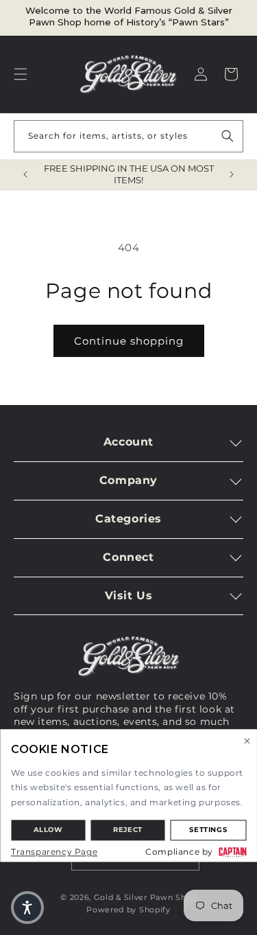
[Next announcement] (232, 174)
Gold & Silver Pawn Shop (145, 897)
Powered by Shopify (128, 909)
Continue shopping (129, 340)
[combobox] (128, 136)
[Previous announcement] (25, 174)
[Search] (227, 136)
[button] (20, 74)
